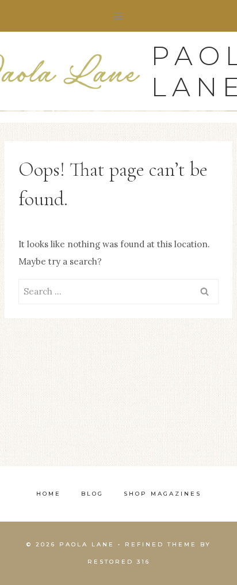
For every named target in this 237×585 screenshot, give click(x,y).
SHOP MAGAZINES (162, 493)
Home (48, 493)
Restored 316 (118, 561)
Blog (92, 493)
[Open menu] (118, 16)
